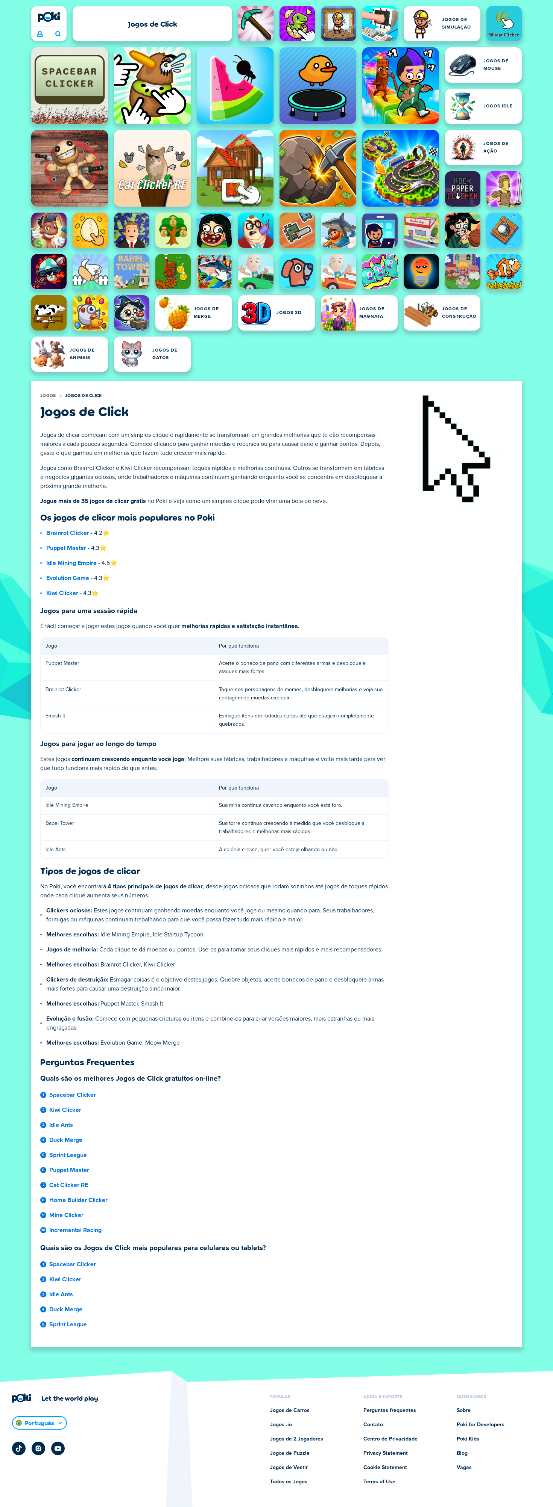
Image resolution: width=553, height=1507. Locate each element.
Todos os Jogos (288, 1481)
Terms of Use (379, 1481)
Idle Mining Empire (71, 563)
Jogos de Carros (290, 1410)
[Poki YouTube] (58, 1448)
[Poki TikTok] (19, 1448)
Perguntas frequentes (389, 1410)
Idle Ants (61, 1125)
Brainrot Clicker (67, 533)
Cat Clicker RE (68, 1185)
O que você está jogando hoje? (58, 34)
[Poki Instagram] (38, 1448)
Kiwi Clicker (62, 593)
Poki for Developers (480, 1424)
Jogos (48, 396)
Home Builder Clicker (78, 1200)
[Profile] (40, 34)
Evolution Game (67, 578)
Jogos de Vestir (289, 1467)
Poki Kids (468, 1439)
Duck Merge (65, 1140)
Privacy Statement (385, 1453)
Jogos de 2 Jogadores (296, 1439)
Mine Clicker (66, 1215)
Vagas (464, 1467)
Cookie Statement (385, 1467)
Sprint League (68, 1155)
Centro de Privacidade (390, 1439)
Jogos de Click (83, 396)
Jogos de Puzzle (290, 1453)
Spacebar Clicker (72, 1095)
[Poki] (49, 17)
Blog (462, 1453)
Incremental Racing (75, 1230)
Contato (373, 1424)
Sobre (464, 1410)
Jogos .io (281, 1424)
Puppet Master (66, 548)
